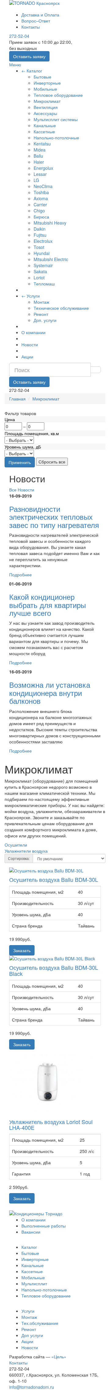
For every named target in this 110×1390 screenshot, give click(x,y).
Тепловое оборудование (58, 95)
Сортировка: (19, 858)
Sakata (40, 271)
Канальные (45, 125)
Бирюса (41, 217)
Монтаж (41, 302)
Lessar (40, 174)
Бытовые (42, 77)
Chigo (39, 211)
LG (36, 180)
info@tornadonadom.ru (31, 1387)
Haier (39, 162)
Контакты (30, 27)
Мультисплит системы (56, 119)
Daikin (40, 229)
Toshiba (41, 192)
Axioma (41, 198)
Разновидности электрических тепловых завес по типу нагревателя (54, 516)
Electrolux (43, 241)
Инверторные (47, 83)
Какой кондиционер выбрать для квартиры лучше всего (47, 604)
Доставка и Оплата (40, 15)
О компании (33, 332)
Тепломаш (44, 284)
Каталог (34, 71)
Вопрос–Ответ (35, 21)
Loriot (39, 277)
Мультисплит (34, 1283)
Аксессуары (45, 113)
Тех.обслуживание (39, 1323)
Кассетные (44, 131)
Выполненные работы (43, 1226)
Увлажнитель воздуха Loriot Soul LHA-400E (51, 1125)
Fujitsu (40, 235)
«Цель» (58, 1356)
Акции (27, 357)
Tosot (39, 247)
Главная (17, 399)
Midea (40, 150)
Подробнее (20, 574)
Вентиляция (46, 107)
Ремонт (41, 314)
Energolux (43, 168)
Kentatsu (42, 144)
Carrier (40, 204)
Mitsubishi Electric (51, 259)
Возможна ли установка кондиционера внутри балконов (49, 692)
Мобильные (45, 89)
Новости (29, 344)
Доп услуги (32, 1335)
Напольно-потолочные (56, 137)
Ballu (38, 156)
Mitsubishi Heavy (50, 223)
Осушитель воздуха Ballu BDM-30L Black (53, 970)
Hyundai (42, 253)
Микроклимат (47, 101)
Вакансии (30, 1232)
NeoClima (43, 186)
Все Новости (21, 490)
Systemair (43, 265)
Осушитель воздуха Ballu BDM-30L (53, 879)
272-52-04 (19, 36)
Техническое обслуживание (61, 308)
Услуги (33, 296)
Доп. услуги (45, 320)
